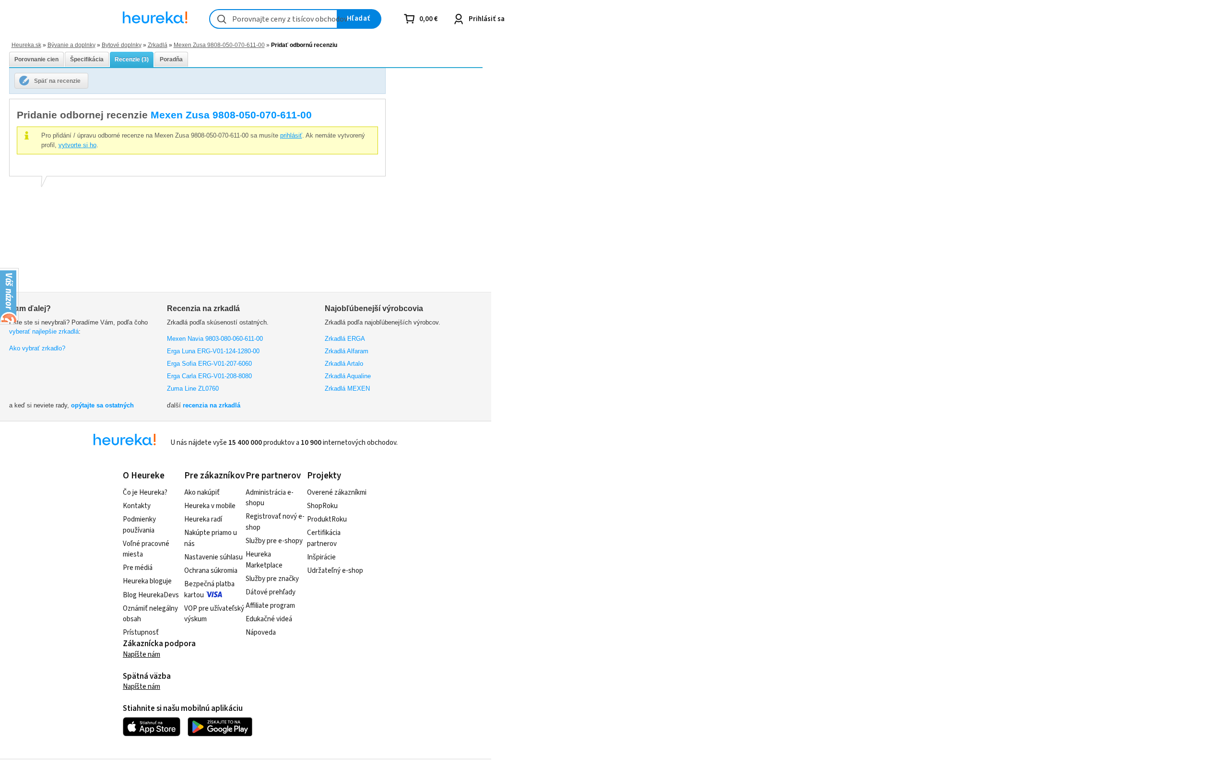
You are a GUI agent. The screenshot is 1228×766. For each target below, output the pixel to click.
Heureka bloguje (147, 581)
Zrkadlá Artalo (344, 363)
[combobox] (273, 19)
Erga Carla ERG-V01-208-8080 (209, 376)
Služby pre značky (272, 579)
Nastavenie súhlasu (213, 557)
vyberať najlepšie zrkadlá (44, 331)
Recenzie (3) (132, 59)
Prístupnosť (141, 632)
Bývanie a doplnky (71, 45)
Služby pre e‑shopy (274, 541)
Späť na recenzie (57, 81)
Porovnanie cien (36, 59)
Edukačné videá (269, 619)
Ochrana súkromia (210, 571)
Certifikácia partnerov (324, 538)
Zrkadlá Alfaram (346, 351)
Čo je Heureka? (145, 492)
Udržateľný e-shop (335, 571)
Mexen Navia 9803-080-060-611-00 (215, 338)
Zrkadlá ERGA (345, 338)
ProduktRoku (327, 519)
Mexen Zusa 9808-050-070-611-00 (219, 45)
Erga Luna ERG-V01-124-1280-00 (213, 351)
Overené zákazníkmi (336, 492)
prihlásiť (291, 135)
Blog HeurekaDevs (151, 595)
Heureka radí (203, 519)
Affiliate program (270, 606)
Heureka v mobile (210, 506)
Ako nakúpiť (202, 492)
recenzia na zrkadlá (211, 405)
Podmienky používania (139, 524)
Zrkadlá (157, 45)
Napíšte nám (141, 655)
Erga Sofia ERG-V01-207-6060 (209, 363)
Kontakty (137, 506)
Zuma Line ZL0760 (193, 388)
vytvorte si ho (77, 145)
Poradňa (171, 59)
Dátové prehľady (270, 592)
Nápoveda (261, 632)
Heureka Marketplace (264, 559)
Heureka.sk (26, 45)
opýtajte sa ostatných (102, 405)
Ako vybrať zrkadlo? (37, 348)
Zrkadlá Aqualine (348, 376)
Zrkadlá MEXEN (347, 388)
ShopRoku (322, 506)
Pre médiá (138, 568)
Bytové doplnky (122, 45)
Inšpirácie (321, 557)
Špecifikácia (87, 59)
